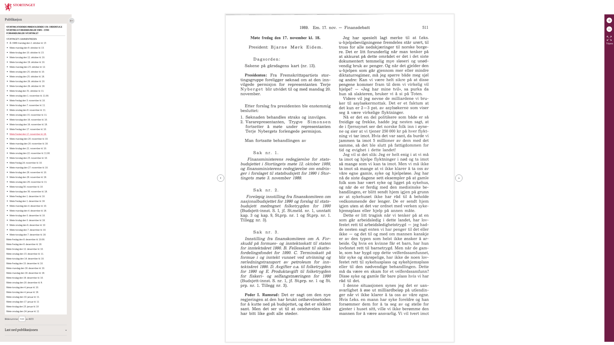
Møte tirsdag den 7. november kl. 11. (27, 105)
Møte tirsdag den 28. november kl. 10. (28, 172)
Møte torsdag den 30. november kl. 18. (28, 191)
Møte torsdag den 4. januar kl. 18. (22, 292)
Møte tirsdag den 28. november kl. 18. (28, 177)
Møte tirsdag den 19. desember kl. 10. (24, 277)
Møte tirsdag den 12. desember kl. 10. (24, 248)
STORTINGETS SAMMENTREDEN (21, 38)
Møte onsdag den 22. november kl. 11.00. (30, 153)
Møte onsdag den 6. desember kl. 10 (27, 224)
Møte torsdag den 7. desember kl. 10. (28, 229)
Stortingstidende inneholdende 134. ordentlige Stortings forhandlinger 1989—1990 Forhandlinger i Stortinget (34, 30)
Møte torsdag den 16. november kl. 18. (28, 124)
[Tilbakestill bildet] (609, 38)
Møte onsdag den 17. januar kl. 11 (22, 301)
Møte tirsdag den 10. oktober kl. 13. (27, 52)
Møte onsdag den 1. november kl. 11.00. (29, 95)
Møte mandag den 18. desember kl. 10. (25, 268)
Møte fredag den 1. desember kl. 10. (27, 196)
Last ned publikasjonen (21, 330)
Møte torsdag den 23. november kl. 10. (28, 157)
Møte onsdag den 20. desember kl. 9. (24, 282)
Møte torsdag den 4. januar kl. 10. (22, 287)
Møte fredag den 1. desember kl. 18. (27, 201)
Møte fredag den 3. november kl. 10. (27, 100)
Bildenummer (11, 318)
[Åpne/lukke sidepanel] (71, 21)
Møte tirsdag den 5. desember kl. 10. (27, 215)
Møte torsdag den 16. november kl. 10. (28, 119)
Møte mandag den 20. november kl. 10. (29, 138)
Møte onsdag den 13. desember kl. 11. (25, 253)
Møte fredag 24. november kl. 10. (26, 162)
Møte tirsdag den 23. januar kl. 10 (22, 306)
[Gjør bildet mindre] (609, 29)
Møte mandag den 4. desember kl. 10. (28, 205)
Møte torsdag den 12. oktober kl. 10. (27, 57)
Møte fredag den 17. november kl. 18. (28, 133)
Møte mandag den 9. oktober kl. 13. (27, 47)
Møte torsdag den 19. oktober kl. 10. (27, 62)
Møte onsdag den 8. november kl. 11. (28, 109)
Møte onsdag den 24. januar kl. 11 (22, 311)
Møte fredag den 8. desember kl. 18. (24, 244)
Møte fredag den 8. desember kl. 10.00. (25, 239)
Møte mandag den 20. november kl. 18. (29, 143)
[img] (20, 7)
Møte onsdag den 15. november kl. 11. (28, 114)
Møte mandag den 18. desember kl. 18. (25, 272)
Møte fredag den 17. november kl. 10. (28, 129)
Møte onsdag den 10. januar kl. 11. (23, 296)
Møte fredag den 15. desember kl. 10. (24, 263)
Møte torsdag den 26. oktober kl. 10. (27, 81)
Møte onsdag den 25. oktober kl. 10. (27, 71)
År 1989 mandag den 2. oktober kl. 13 (28, 42)
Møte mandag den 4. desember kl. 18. (28, 210)
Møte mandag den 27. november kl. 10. (29, 167)
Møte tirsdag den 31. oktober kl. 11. (27, 90)
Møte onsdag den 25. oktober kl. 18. (27, 76)
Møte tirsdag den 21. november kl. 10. (28, 148)
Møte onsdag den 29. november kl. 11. (28, 181)
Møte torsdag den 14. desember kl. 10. (25, 258)
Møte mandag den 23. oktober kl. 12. (28, 66)
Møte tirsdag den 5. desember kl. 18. (27, 220)
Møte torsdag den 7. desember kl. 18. (28, 234)
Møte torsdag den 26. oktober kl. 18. (27, 86)
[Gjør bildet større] (609, 20)
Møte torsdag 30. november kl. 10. (26, 186)
